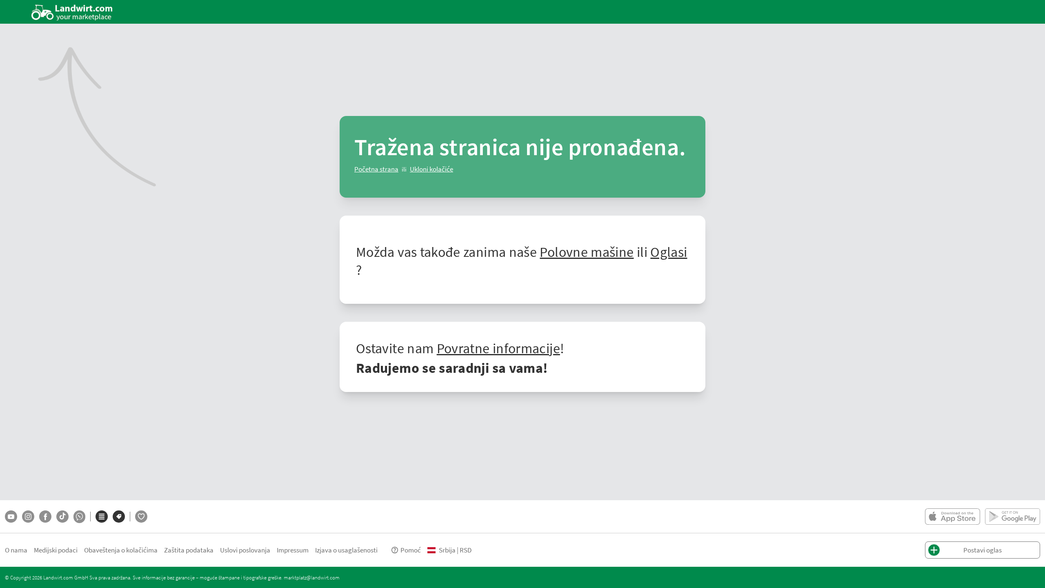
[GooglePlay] (1012, 516)
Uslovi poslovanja (245, 550)
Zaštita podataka (188, 550)
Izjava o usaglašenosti (346, 550)
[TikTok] (62, 516)
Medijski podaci (56, 550)
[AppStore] (952, 516)
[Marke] (119, 516)
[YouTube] (11, 516)
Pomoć (410, 550)
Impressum (293, 550)
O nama (16, 550)
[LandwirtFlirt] (141, 516)
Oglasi (668, 251)
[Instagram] (28, 516)
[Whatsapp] (79, 517)
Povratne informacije (498, 348)
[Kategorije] (102, 516)
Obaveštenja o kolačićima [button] (121, 550)
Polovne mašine (587, 251)
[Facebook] (45, 516)
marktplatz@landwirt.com (312, 577)
